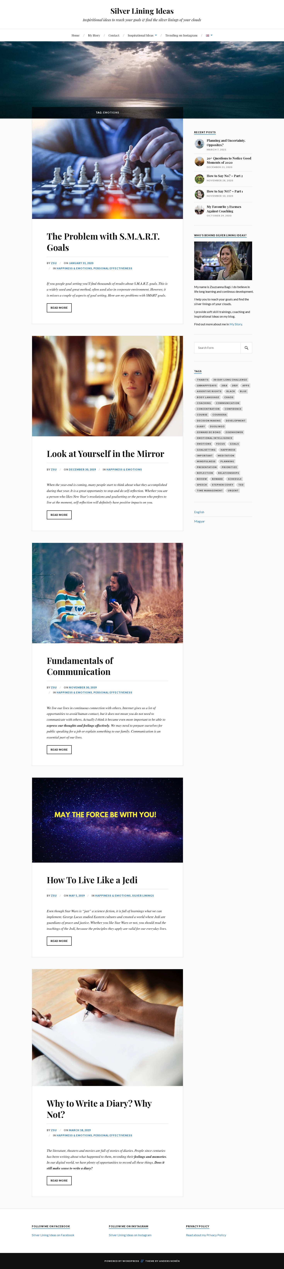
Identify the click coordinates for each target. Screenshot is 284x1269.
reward (217, 479)
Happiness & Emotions (74, 268)
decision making (209, 420)
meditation (226, 455)
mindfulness (206, 461)
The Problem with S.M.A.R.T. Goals (103, 241)
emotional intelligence (214, 438)
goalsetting (206, 449)
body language (208, 397)
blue (243, 391)
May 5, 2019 (77, 895)
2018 (224, 385)
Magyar (199, 521)
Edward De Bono (209, 432)
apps (245, 385)
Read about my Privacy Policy (206, 1235)
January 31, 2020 (81, 263)
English (199, 512)
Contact (114, 35)
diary (201, 426)
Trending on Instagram (181, 35)
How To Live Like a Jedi (92, 879)
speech (202, 484)
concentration (208, 409)
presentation (207, 467)
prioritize (229, 467)
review (202, 479)
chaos (228, 397)
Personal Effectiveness (113, 268)
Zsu (54, 263)
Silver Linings (143, 895)
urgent (233, 490)
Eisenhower (234, 432)
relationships (228, 473)
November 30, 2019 (83, 687)
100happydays (207, 385)
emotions (204, 443)
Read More (59, 307)
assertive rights (209, 391)
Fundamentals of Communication (80, 666)
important (205, 455)
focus (220, 443)
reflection (205, 473)
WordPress (130, 1261)
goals (234, 443)
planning (227, 461)
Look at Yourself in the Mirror (105, 453)
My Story (94, 35)
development (236, 420)
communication (227, 403)
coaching (204, 403)
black (230, 391)
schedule (235, 479)
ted (241, 484)
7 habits (202, 379)
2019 (234, 385)
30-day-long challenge (230, 379)
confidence (233, 409)
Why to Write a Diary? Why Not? (99, 1108)
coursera (220, 414)
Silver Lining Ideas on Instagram (130, 1235)
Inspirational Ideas (140, 35)
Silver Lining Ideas (142, 11)
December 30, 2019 (82, 469)
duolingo (217, 426)
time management (210, 490)
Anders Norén (169, 1261)
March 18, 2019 (80, 1130)
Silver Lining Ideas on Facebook (53, 1235)
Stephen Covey (222, 484)
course (202, 414)
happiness (228, 449)
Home (76, 35)
